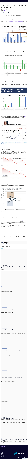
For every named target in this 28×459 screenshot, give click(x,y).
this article (21, 220)
